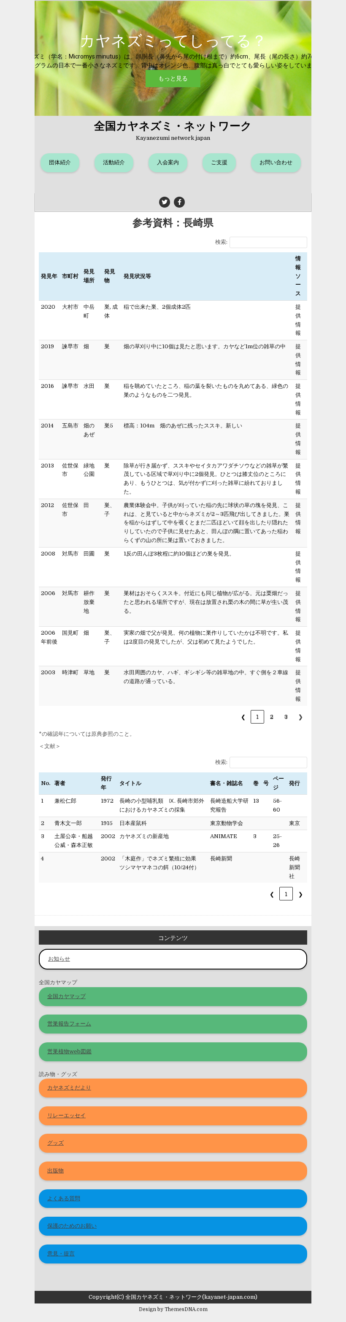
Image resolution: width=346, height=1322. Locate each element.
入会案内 (168, 162)
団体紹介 (60, 162)
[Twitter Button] (164, 202)
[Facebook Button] (179, 202)
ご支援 (219, 162)
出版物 (55, 1170)
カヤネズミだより (69, 1087)
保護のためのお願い (72, 1226)
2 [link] (271, 716)
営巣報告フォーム (69, 1023)
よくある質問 (63, 1198)
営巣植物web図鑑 (69, 1051)
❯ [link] (300, 716)
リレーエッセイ (66, 1115)
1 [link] (257, 716)
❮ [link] (243, 716)
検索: (221, 242)
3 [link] (286, 716)
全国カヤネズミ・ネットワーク (173, 125)
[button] (173, 58)
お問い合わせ (276, 162)
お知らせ (59, 959)
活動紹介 (114, 162)
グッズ (55, 1143)
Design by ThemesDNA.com (173, 1309)
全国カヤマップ (66, 996)
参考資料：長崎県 (173, 222)
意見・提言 (61, 1253)
